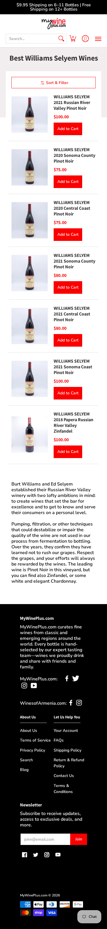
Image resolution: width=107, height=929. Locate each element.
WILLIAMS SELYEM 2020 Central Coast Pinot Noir (72, 208)
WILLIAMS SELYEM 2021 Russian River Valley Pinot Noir (72, 102)
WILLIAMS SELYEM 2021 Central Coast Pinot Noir (72, 314)
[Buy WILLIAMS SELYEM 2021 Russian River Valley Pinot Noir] (29, 114)
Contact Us (64, 775)
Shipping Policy (67, 750)
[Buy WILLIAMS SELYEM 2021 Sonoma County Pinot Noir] (29, 273)
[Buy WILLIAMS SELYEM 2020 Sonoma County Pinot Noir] (29, 167)
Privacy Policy (32, 750)
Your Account (66, 730)
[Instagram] (24, 687)
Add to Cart (67, 128)
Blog (24, 769)
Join (78, 839)
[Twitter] (75, 680)
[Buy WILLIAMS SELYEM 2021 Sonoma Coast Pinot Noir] (29, 379)
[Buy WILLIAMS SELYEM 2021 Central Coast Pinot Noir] (29, 326)
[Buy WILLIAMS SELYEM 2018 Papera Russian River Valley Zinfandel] (29, 434)
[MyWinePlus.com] (53, 23)
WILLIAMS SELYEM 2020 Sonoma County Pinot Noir (74, 155)
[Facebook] (66, 680)
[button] (72, 38)
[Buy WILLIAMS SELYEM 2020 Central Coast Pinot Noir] (29, 220)
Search (26, 760)
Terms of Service (35, 740)
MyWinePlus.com (33, 895)
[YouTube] (34, 687)
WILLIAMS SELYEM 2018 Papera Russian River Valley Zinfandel (73, 422)
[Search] (61, 38)
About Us (28, 730)
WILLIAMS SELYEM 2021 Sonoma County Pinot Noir (74, 261)
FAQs (59, 740)
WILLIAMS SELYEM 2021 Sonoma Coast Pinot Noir (73, 366)
